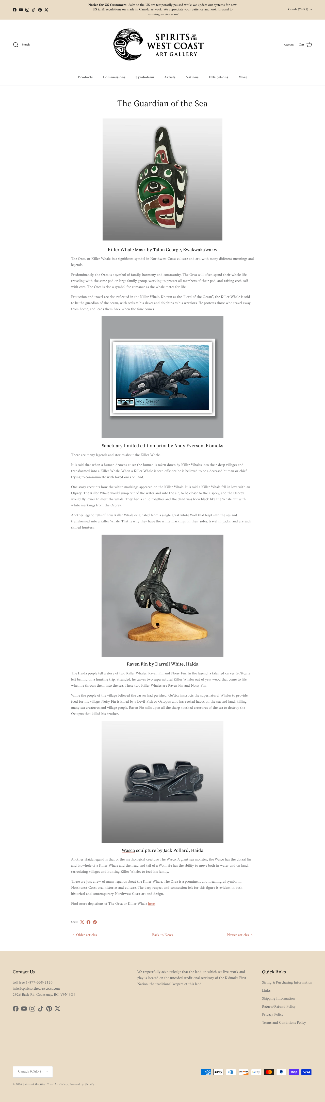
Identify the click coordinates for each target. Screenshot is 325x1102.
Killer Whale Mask (127, 249)
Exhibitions (218, 77)
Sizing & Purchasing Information (287, 982)
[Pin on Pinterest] (95, 922)
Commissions (114, 77)
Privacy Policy (272, 1014)
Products (85, 77)
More (242, 77)
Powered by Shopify (82, 1084)
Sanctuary (112, 445)
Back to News (162, 935)
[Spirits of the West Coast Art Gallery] (162, 45)
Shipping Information (278, 998)
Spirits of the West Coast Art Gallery (45, 1084)
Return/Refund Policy (279, 1006)
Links (266, 990)
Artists (169, 77)
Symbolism (145, 77)
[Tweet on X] (82, 922)
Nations (192, 77)
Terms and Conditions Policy (284, 1022)
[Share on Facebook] (88, 922)
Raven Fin (137, 664)
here (151, 903)
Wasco (128, 850)
